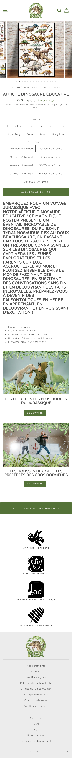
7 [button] (34, 82)
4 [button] (25, 82)
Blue (42, 134)
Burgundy (45, 125)
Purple (61, 125)
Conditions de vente (36, 700)
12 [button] (48, 82)
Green (30, 134)
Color (36, 120)
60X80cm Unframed (21, 173)
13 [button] (50, 82)
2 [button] (19, 81)
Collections (29, 87)
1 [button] (16, 82)
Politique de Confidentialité (36, 682)
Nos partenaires (36, 665)
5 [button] (28, 82)
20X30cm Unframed (21, 148)
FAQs (36, 723)
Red (30, 125)
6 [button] (31, 82)
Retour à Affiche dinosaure (38, 508)
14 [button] (53, 82)
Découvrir (35, 413)
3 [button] (22, 82)
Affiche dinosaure (48, 87)
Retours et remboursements (36, 740)
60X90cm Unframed (50, 173)
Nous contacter (36, 735)
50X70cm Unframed (50, 165)
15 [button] (56, 82)
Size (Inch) (36, 142)
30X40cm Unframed (50, 148)
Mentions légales (36, 677)
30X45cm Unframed (21, 156)
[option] (36, 49)
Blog (35, 729)
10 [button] (42, 82)
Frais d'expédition (29, 104)
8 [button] (36, 82)
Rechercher (36, 717)
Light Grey (14, 134)
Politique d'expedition (36, 694)
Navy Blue (58, 134)
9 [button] (39, 82)
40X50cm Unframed (50, 156)
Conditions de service (36, 705)
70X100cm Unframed (36, 181)
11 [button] (45, 82)
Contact (36, 671)
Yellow (18, 125)
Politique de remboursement (36, 688)
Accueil (16, 87)
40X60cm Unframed (21, 165)
